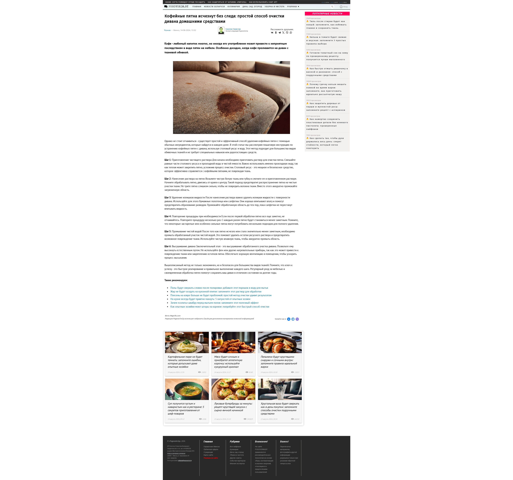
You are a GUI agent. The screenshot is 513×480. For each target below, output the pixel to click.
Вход (345, 7)
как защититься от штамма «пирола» (227, 2)
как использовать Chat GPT (263, 2)
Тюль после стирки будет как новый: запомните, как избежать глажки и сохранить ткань (326, 24)
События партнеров (237, 461)
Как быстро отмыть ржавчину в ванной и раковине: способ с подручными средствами (327, 71)
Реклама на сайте (211, 458)
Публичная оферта (211, 449)
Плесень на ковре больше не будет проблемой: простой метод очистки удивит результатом (220, 295)
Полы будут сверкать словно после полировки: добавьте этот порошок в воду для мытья (219, 287)
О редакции (208, 452)
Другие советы (236, 458)
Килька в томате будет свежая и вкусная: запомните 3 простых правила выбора (326, 40)
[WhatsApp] (290, 32)
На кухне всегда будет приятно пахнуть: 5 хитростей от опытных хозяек (210, 299)
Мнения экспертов (237, 464)
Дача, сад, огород (252, 6)
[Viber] (287, 32)
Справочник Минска (212, 447)
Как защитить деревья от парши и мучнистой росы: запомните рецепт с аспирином (325, 106)
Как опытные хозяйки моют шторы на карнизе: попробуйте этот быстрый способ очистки (219, 306)
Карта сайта (208, 455)
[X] (283, 32)
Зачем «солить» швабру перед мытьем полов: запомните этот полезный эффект (214, 302)
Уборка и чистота (274, 6)
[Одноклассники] (275, 32)
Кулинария (234, 6)
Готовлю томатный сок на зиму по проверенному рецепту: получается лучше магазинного (327, 56)
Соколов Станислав (233, 29)
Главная (196, 6)
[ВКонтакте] (272, 32)
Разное (167, 30)
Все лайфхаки (235, 447)
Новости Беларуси (214, 6)
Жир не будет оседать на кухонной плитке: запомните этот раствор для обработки (215, 291)
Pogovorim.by (175, 441)
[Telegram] (279, 32)
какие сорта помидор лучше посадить (185, 2)
